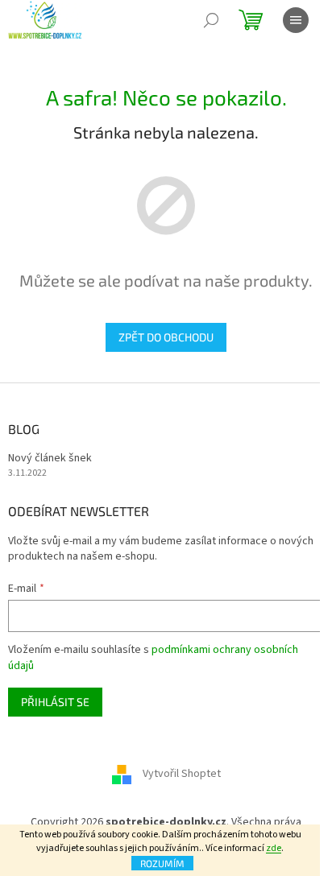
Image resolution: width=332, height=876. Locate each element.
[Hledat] (211, 20)
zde (273, 848)
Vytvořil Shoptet (182, 774)
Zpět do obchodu (166, 337)
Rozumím (162, 863)
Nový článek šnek (50, 458)
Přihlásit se (55, 702)
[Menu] (296, 20)
